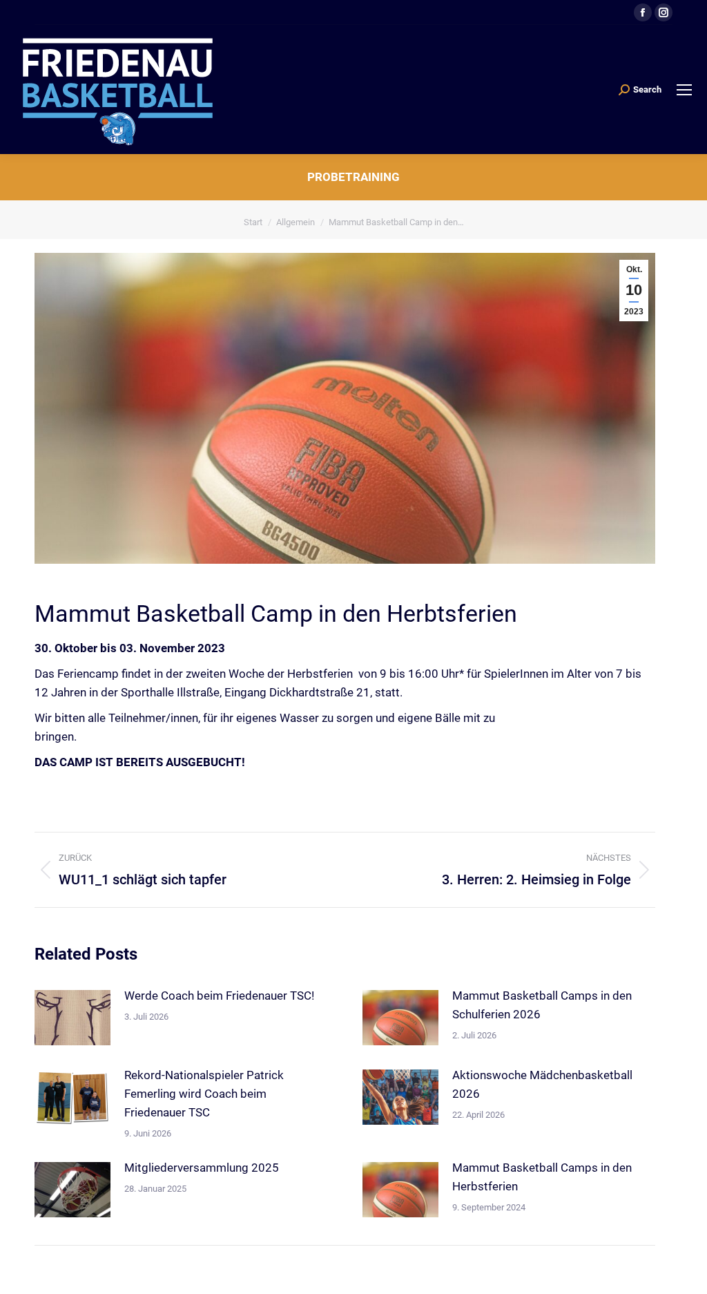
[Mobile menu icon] (684, 90)
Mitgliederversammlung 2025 (201, 1167)
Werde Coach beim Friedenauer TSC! (219, 995)
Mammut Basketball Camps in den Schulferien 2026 (542, 1005)
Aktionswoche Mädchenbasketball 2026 (542, 1084)
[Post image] (72, 1017)
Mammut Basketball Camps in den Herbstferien (542, 1177)
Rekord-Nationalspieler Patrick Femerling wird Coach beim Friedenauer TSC (204, 1093)
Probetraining (353, 177)
